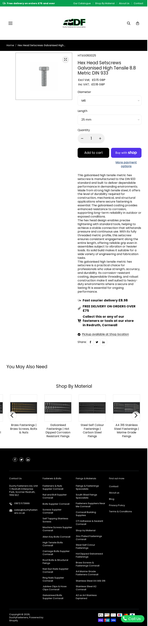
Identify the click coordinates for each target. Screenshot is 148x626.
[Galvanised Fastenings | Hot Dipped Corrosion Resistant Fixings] (57, 407)
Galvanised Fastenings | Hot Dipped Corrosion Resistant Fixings (57, 430)
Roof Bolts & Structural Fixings (55, 562)
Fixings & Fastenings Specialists (87, 487)
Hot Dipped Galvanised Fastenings (89, 555)
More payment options (126, 164)
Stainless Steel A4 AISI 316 (90, 580)
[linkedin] (28, 459)
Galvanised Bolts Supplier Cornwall (53, 597)
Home (10, 45)
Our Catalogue (82, 3)
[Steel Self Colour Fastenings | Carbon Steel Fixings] (92, 407)
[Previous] (12, 415)
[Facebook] (90, 342)
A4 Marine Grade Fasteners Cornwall (87, 573)
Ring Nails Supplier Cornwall (53, 579)
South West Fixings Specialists (86, 496)
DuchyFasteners (18, 617)
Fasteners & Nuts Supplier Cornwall (53, 487)
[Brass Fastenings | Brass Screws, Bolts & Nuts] (23, 407)
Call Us (134, 618)
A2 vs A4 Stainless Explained (86, 597)
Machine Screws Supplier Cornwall (57, 529)
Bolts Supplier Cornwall (56, 504)
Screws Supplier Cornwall (52, 511)
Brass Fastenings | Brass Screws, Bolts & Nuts (23, 429)
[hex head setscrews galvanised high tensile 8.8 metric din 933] (65, 59)
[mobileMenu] (10, 23)
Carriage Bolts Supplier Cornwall (56, 553)
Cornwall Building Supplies (86, 514)
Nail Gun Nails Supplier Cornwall (56, 571)
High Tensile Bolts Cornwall (53, 544)
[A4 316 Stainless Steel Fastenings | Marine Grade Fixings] (126, 407)
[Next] (136, 415)
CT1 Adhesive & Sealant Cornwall (89, 523)
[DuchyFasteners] (74, 23)
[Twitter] (97, 342)
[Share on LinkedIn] (103, 342)
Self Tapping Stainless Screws (55, 520)
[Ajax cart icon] (138, 23)
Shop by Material (85, 530)
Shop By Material (105, 3)
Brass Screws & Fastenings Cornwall (87, 564)
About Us (124, 3)
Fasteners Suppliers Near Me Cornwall (90, 505)
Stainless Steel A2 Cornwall (86, 588)
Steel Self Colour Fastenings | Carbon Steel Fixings (92, 430)
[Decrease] (82, 138)
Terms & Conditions (120, 511)
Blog (111, 499)
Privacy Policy (117, 505)
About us (114, 492)
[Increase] (100, 138)
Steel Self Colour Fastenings (85, 547)
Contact (138, 3)
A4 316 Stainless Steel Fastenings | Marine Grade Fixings (126, 430)
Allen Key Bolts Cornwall (56, 536)
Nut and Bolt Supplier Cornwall (55, 496)
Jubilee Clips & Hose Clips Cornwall (55, 588)
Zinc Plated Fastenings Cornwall (89, 538)
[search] (129, 23)
